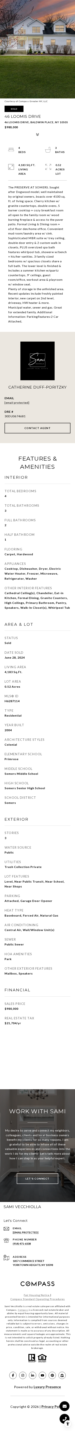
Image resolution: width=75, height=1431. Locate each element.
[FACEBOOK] (13, 1375)
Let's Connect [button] (37, 1178)
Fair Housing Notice (37, 1295)
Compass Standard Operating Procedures (37, 1299)
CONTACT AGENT (37, 428)
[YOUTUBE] (42, 1375)
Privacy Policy (53, 1407)
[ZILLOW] (62, 1375)
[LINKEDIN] (32, 1375)
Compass (23, 1310)
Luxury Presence (47, 1387)
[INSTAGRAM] (22, 1375)
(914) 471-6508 (22, 1243)
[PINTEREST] (52, 1375)
